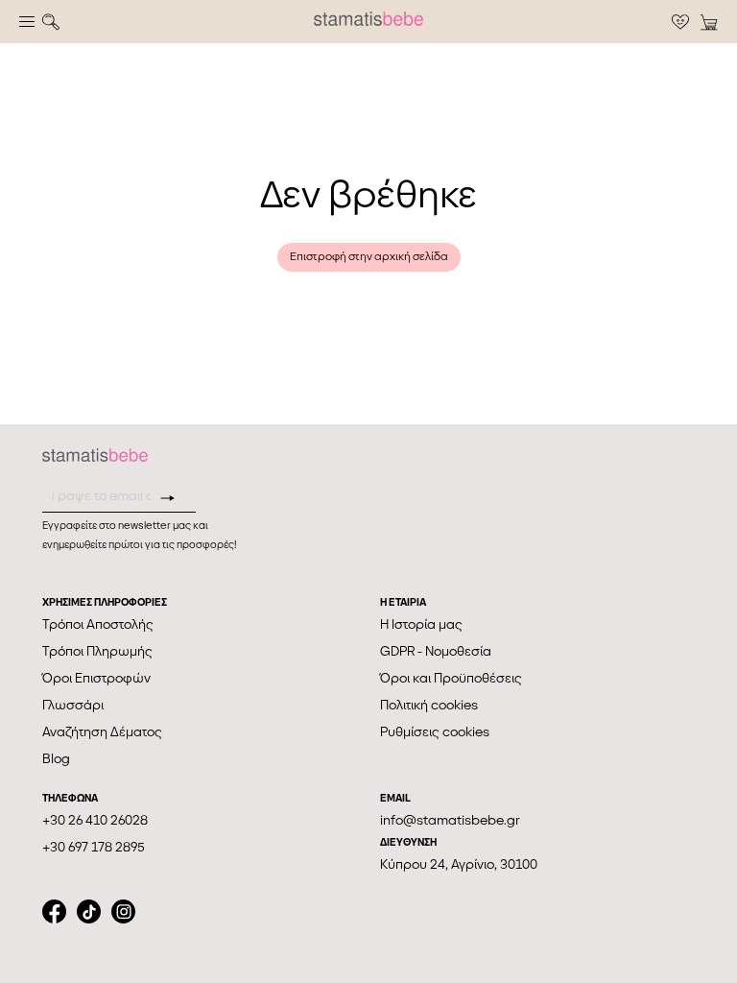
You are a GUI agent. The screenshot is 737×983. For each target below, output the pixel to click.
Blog (56, 759)
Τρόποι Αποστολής (98, 624)
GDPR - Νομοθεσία (435, 651)
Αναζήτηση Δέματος (102, 732)
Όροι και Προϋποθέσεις (451, 678)
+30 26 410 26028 (95, 820)
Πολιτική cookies (429, 705)
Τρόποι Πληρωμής (97, 651)
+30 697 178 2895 (93, 847)
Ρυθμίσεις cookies (434, 732)
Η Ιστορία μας (421, 624)
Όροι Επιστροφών (96, 678)
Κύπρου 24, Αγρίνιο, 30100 (458, 864)
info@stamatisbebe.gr (450, 820)
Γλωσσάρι (73, 705)
